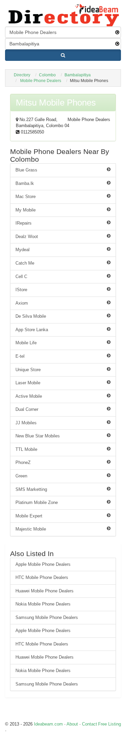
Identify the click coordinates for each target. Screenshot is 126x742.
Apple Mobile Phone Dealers (43, 564)
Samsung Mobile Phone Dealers (46, 617)
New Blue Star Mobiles (37, 435)
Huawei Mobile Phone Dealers (44, 590)
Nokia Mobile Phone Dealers (43, 604)
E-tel (20, 356)
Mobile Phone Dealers (40, 80)
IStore (21, 289)
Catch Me (24, 263)
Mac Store (25, 196)
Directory (22, 75)
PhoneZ (23, 462)
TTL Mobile (26, 449)
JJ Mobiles (26, 422)
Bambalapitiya (78, 75)
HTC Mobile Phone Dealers (41, 577)
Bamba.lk (24, 183)
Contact (89, 724)
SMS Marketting (31, 489)
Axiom (21, 303)
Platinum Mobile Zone (36, 502)
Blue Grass (26, 169)
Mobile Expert (28, 515)
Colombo (47, 75)
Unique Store (28, 369)
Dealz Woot (26, 236)
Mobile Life (26, 342)
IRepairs (23, 223)
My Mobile (25, 209)
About (72, 724)
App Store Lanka (31, 329)
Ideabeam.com (48, 724)
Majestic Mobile (30, 529)
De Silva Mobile (30, 316)
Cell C (21, 276)
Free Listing (109, 724)
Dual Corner (26, 409)
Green (21, 475)
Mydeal (22, 249)
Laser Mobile (27, 382)
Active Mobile (28, 396)
